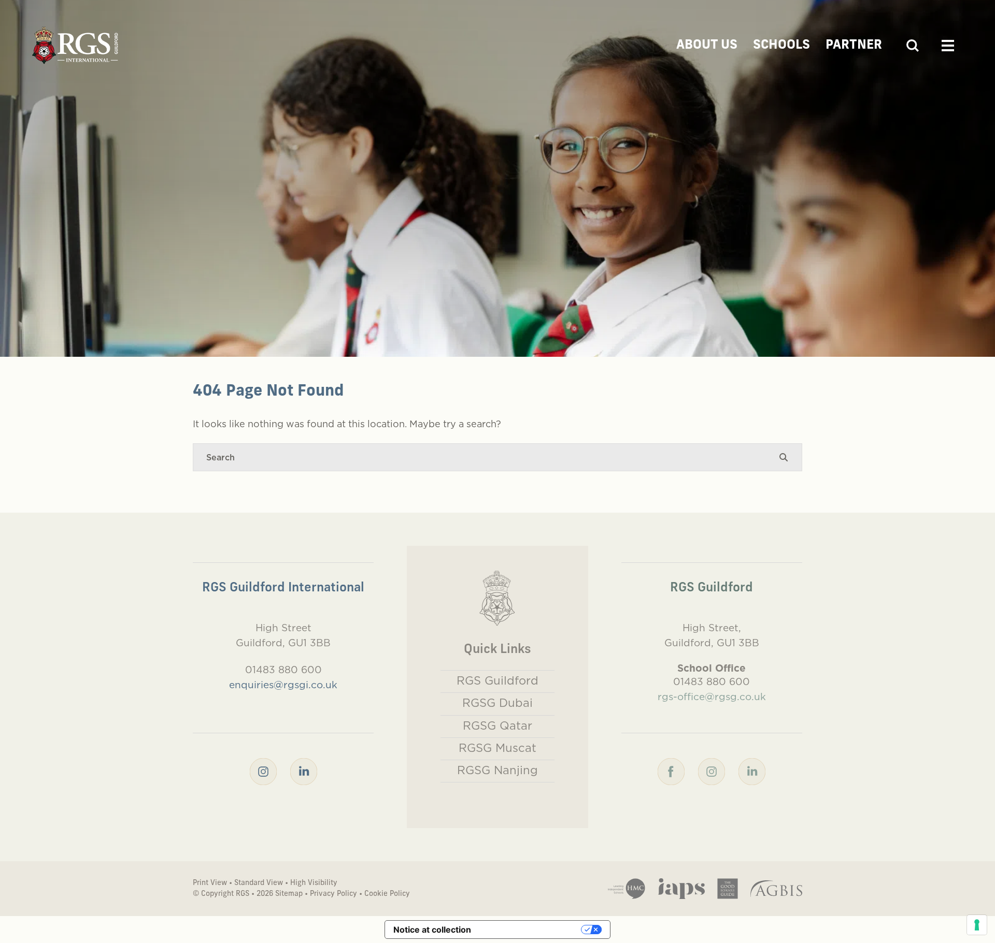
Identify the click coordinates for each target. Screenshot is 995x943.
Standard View (258, 883)
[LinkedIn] (303, 770)
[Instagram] (263, 770)
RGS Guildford (497, 680)
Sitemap (289, 894)
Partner (854, 45)
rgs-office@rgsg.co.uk (712, 696)
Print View (210, 883)
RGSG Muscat (497, 748)
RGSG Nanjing (497, 770)
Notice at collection (432, 929)
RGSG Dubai (497, 703)
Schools (781, 45)
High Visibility (313, 883)
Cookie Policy (387, 894)
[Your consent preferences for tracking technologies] (977, 925)
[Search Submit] (783, 457)
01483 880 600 (283, 669)
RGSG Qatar (497, 725)
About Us (706, 45)
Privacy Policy (333, 894)
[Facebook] (671, 770)
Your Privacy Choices (531, 929)
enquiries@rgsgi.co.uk (283, 684)
